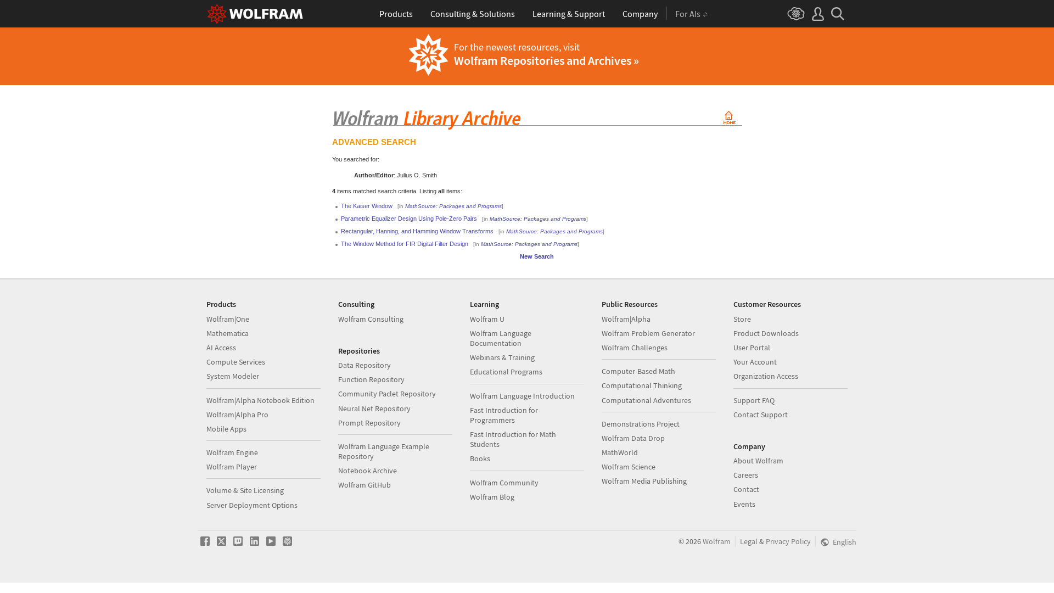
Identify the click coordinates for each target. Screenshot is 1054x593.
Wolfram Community (504, 483)
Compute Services (235, 362)
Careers (745, 475)
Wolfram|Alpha (626, 319)
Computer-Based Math (638, 371)
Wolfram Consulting (370, 319)
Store (742, 319)
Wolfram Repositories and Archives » (546, 60)
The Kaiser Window (367, 206)
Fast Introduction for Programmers (504, 415)
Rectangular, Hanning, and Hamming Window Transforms (417, 231)
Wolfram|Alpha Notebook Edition (260, 400)
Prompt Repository (369, 423)
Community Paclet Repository (387, 394)
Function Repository (371, 379)
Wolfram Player (231, 467)
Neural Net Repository (374, 408)
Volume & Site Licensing (245, 490)
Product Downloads (766, 333)
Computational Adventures (646, 400)
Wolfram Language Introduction (522, 396)
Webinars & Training (502, 357)
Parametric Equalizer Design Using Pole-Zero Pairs (409, 218)
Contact (746, 489)
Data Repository (364, 365)
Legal (749, 541)
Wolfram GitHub (364, 485)
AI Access (221, 348)
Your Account (755, 362)
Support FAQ (754, 400)
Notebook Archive (367, 470)
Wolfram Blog (492, 497)
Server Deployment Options (252, 505)
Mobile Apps (226, 429)
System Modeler (232, 376)
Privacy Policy (788, 541)
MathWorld (620, 452)
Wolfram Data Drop (633, 438)
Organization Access (765, 376)
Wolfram (717, 541)
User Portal (751, 348)
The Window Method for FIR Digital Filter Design (404, 243)
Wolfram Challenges (635, 348)
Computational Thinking (642, 385)
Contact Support (760, 414)
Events (744, 504)
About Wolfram (758, 461)
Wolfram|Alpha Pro (237, 414)
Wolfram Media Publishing (644, 481)
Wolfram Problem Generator (648, 333)
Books (480, 458)
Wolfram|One (227, 319)
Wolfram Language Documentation (500, 338)
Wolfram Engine (232, 452)
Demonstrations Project (641, 424)
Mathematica (227, 333)
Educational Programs (506, 372)
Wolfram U (487, 319)
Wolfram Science (628, 467)
